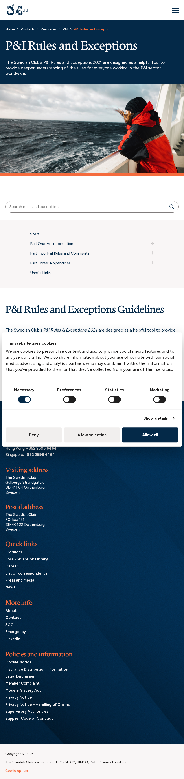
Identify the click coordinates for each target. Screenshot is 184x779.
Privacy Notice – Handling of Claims (37, 704)
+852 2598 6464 (41, 448)
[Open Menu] (175, 10)
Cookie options (17, 771)
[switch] (69, 399)
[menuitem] (92, 235)
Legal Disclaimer (20, 676)
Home (10, 29)
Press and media (19, 580)
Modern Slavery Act (23, 690)
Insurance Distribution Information (36, 669)
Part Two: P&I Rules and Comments (59, 253)
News (10, 587)
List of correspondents (26, 573)
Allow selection (92, 434)
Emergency (15, 631)
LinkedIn (12, 639)
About (11, 610)
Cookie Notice (18, 662)
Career (11, 566)
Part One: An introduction (51, 243)
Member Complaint (22, 683)
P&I (65, 29)
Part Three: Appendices (50, 263)
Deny (34, 434)
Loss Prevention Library (26, 559)
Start (35, 234)
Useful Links (40, 272)
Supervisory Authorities (26, 711)
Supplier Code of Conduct (29, 718)
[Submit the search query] (171, 206)
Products (28, 29)
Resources (49, 29)
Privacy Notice (18, 697)
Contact (13, 617)
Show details (155, 418)
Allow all (150, 434)
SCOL (10, 624)
